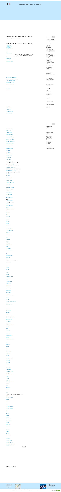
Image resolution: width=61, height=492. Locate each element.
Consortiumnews (8, 283)
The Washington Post (9, 250)
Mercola (7, 326)
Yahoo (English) (8, 159)
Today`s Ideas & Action (9, 371)
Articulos (49, 3)
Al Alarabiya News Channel (10, 209)
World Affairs (8, 387)
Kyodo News (8, 232)
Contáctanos (38, 4)
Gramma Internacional (9, 304)
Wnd (6, 385)
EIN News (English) (9, 132)
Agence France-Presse (9, 205)
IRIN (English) (8, 150)
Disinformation (8, 290)
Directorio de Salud (41, 3)
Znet (7, 392)
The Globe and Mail (9, 440)
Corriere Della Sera (9, 420)
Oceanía (31, 54)
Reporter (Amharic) (9, 192)
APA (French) (8, 175)
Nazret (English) (8, 152)
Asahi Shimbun (8, 435)
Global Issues (8, 308)
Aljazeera (7, 207)
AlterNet (7, 269)
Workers (7, 389)
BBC (6, 214)
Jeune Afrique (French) (9, 161)
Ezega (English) (8, 146)
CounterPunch (8, 285)
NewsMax (7, 337)
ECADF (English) (8, 130)
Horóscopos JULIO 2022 (50, 84)
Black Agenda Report (9, 276)
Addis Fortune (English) (9, 61)
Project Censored (8, 351)
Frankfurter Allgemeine (9, 442)
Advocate (7, 267)
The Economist (8, 248)
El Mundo (7, 415)
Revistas (7, 49)
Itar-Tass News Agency (9, 230)
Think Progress (8, 369)
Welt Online (8, 429)
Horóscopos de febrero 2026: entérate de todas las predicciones (50, 55)
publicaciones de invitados (24, 4)
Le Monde (7, 417)
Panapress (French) (9, 180)
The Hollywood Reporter (10, 445)
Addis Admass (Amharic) (10, 164)
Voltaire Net (8, 380)
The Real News (8, 367)
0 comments (18, 38)
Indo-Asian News (8, 225)
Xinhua (7, 259)
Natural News (8, 333)
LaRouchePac (8, 323)
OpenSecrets (8, 344)
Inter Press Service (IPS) (9, 226)
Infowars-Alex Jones (9, 319)
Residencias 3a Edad (50, 101)
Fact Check (7, 299)
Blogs (7, 50)
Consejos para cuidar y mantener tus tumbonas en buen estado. (50, 50)
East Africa (25, 55)
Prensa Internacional (9, 48)
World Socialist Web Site (10, 390)
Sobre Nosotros (25, 3)
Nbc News (7, 433)
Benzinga (7, 274)
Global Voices (8, 312)
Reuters (7, 241)
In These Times (8, 321)
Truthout (7, 378)
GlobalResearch (8, 310)
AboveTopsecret (8, 262)
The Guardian (8, 402)
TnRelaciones (9, 38)
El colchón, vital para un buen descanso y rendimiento (49, 66)
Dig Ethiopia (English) (9, 128)
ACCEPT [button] (58, 490)
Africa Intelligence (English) (10, 82)
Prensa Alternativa (9, 53)
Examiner (7, 297)
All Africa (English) (9, 107)
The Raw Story (8, 365)
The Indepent (8, 360)
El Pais (7, 411)
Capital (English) (8, 190)
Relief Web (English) (9, 155)
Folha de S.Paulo (8, 427)
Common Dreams (9, 281)
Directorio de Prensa (33, 3)
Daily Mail (7, 399)
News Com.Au (8, 426)
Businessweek (8, 436)
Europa (27, 54)
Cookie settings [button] (53, 490)
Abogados (48, 95)
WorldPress (8, 257)
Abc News (7, 203)
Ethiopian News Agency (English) (11, 170)
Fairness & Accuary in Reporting (11, 301)
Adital (7, 265)
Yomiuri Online (8, 424)
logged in (11, 467)
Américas (20, 54)
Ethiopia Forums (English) (10, 137)
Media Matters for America (10, 324)
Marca (7, 410)
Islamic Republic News (9, 228)
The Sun (7, 422)
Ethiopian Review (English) (10, 143)
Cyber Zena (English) (9, 113)
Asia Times (7, 212)
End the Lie (8, 294)
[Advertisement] (30, 13)
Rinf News (7, 355)
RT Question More (9, 244)
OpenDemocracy (8, 340)
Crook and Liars (8, 286)
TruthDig (7, 376)
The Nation (8, 362)
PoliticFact (7, 349)
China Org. (7, 219)
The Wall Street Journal (9, 406)
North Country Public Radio (10, 339)
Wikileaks (7, 383)
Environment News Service (10, 295)
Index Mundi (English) (9, 148)
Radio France (8, 239)
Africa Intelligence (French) (10, 84)
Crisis (7, 52)
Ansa (7, 210)
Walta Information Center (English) (11, 77)
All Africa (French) (8, 109)
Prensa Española (8, 45)
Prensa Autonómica (9, 46)
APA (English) (8, 173)
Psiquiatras (48, 100)
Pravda (7, 237)
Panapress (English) (9, 178)
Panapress (7, 234)
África (16, 54)
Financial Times (8, 438)
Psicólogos (48, 97)
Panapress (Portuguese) (10, 182)
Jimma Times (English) (9, 197)
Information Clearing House (10, 317)
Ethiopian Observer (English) (10, 141)
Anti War (7, 272)
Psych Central (8, 353)
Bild (6, 404)
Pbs (6, 348)
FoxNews (7, 223)
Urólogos (48, 98)
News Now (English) (9, 153)
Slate (7, 246)
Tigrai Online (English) (9, 200)
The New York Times (9, 397)
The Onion (7, 364)
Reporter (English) (9, 194)
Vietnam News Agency (9, 255)
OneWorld (7, 346)
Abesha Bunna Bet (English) (10, 80)
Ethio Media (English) (9, 134)
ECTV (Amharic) (8, 58)
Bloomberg (8, 216)
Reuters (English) (8, 184)
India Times (8, 401)
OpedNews (8, 342)
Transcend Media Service (10, 374)
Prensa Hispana (8, 47)
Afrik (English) (8, 88)
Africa (21, 55)
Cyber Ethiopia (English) (9, 111)
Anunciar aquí (32, 4)
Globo (7, 395)
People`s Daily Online (9, 235)
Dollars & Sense (8, 292)
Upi (6, 253)
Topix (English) (8, 157)
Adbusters (7, 263)
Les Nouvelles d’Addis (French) (10, 167)
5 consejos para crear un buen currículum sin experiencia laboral (50, 71)
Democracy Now (8, 288)
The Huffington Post (9, 358)
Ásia (24, 54)
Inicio (20, 3)
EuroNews (7, 221)
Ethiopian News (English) (10, 139)
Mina (7, 328)
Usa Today (7, 413)
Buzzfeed (7, 279)
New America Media (9, 335)
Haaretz (7, 314)
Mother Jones (8, 330)
